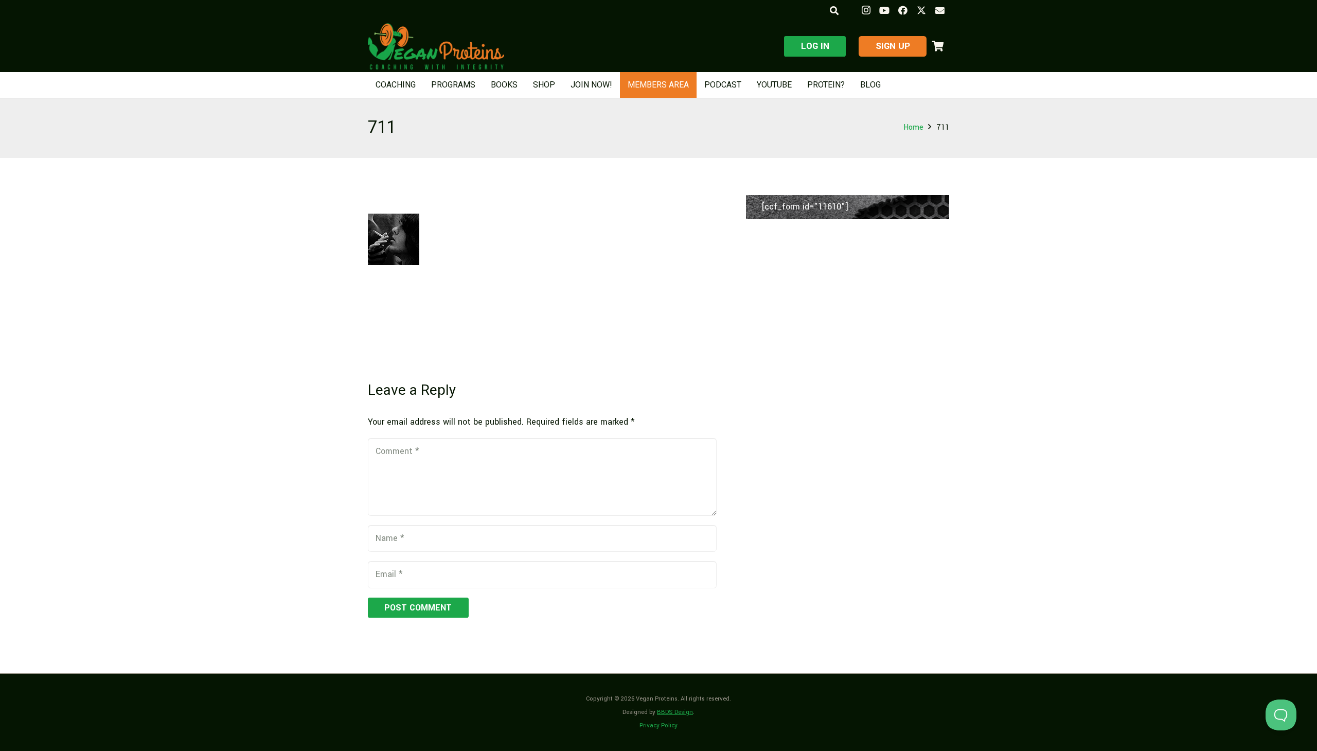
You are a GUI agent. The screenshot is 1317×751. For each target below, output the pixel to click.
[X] (921, 10)
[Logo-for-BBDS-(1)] (436, 46)
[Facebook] (903, 10)
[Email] (940, 10)
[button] (833, 10)
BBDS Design (675, 712)
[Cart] (938, 46)
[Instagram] (866, 10)
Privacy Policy (658, 725)
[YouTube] (884, 10)
